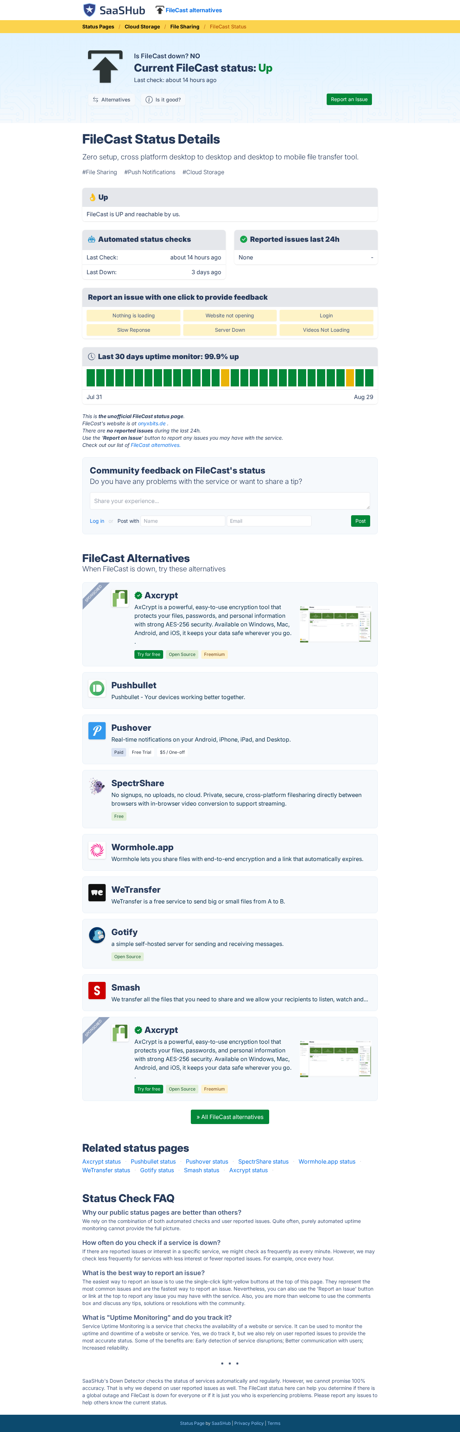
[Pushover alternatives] (97, 730)
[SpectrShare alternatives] (97, 786)
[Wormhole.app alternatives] (97, 850)
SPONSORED (93, 593)
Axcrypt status (101, 1161)
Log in (98, 521)
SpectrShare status (263, 1161)
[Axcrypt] (120, 598)
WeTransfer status (106, 1170)
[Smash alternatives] (97, 990)
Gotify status (157, 1170)
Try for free (148, 654)
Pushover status (207, 1161)
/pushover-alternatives (118, 719)
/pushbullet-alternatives (120, 676)
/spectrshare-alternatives (122, 774)
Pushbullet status (153, 1161)
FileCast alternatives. (156, 445)
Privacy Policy (249, 1423)
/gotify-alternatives (113, 923)
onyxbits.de (152, 423)
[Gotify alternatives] (97, 935)
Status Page (192, 1423)
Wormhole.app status (327, 1161)
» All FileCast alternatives (230, 1116)
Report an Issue (349, 99)
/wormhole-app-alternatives (126, 838)
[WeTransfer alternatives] (97, 892)
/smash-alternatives (114, 979)
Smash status (201, 1170)
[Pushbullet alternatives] (97, 688)
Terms (273, 1423)
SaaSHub (221, 1423)
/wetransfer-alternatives (120, 881)
